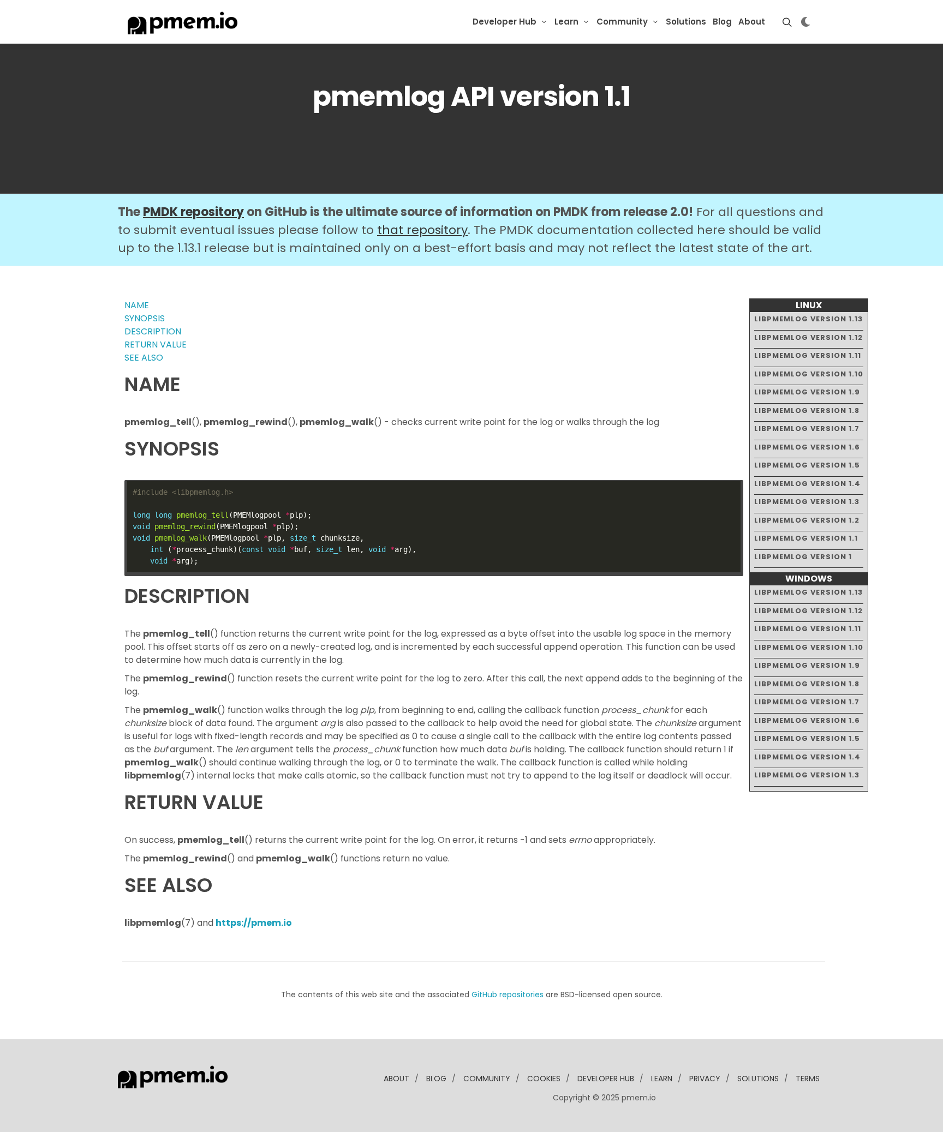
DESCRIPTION (152, 331)
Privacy (704, 1078)
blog (436, 1078)
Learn (566, 21)
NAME (136, 305)
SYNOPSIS (144, 318)
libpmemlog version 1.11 (807, 355)
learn (661, 1078)
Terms (808, 1078)
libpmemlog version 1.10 (808, 374)
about (396, 1078)
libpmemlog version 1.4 (807, 483)
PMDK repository (193, 211)
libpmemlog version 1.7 (807, 428)
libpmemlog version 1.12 (808, 337)
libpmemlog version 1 (803, 557)
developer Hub (605, 1078)
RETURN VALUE (155, 344)
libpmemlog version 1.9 (807, 392)
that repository (422, 229)
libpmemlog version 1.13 (808, 319)
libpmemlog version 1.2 (807, 520)
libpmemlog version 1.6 (807, 447)
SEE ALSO (143, 357)
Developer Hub (504, 21)
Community (622, 21)
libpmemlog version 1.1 (806, 538)
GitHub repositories (508, 994)
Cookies (543, 1078)
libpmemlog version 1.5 (807, 465)
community (486, 1078)
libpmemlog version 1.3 (807, 501)
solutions (758, 1078)
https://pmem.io (254, 923)
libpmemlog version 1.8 (807, 410)
